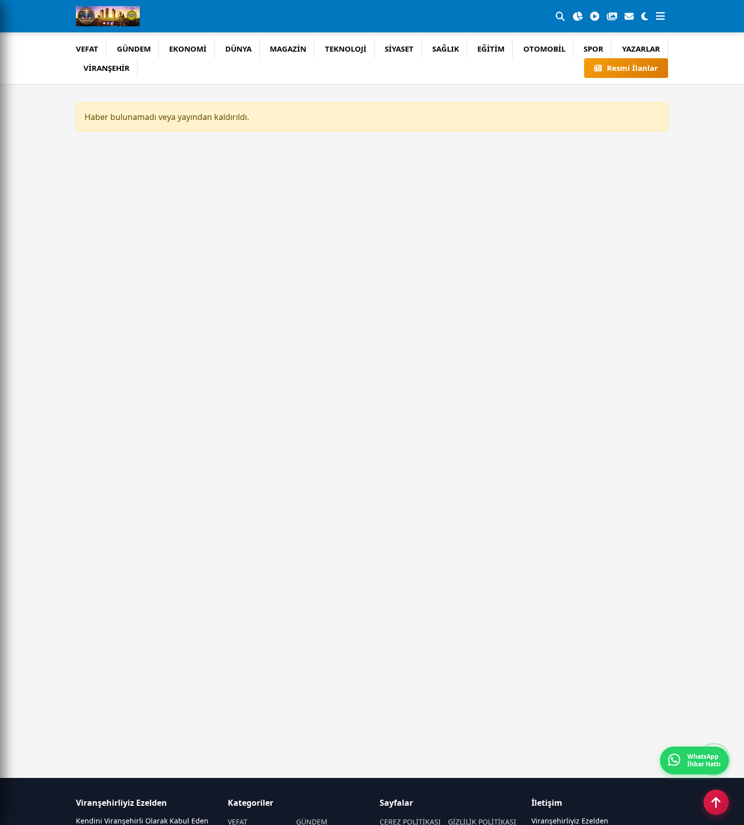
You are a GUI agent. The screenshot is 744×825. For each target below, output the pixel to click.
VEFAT (87, 49)
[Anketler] (577, 16)
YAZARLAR (641, 49)
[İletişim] (629, 16)
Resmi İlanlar (632, 68)
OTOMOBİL (544, 49)
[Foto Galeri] (612, 16)
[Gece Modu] (644, 16)
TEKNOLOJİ (345, 49)
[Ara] (560, 16)
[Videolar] (594, 16)
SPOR (593, 49)
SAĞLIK (445, 49)
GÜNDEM (134, 49)
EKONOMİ (187, 49)
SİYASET (399, 49)
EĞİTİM (491, 49)
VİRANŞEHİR (107, 68)
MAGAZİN (288, 49)
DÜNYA (238, 49)
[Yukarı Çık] (716, 802)
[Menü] (660, 16)
